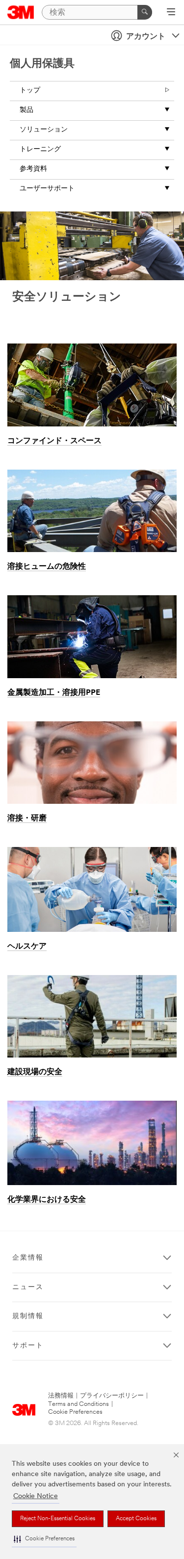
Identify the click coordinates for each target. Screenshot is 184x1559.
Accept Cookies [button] (136, 1519)
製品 (26, 110)
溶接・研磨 (27, 818)
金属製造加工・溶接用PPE (53, 693)
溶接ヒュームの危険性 (46, 567)
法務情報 (61, 1396)
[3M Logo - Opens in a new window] (20, 12)
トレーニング (40, 149)
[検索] (144, 12)
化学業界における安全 (46, 1200)
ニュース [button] (28, 1287)
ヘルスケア (27, 947)
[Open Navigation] (171, 13)
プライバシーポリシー (112, 1396)
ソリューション (44, 129)
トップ (30, 90)
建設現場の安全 (34, 1072)
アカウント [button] (145, 37)
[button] (44, 1539)
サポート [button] (28, 1345)
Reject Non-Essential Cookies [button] (57, 1519)
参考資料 (33, 169)
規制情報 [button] (28, 1316)
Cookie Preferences (75, 1412)
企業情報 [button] (28, 1258)
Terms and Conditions (78, 1404)
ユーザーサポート (47, 188)
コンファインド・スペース (54, 441)
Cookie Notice (35, 1496)
